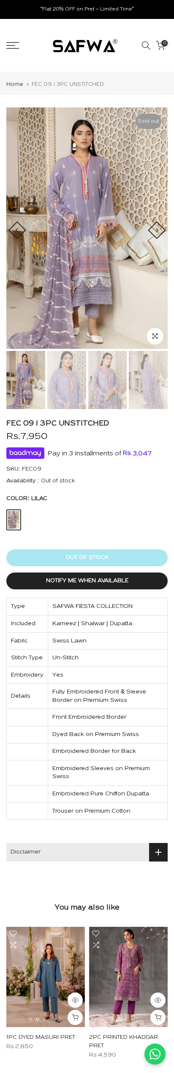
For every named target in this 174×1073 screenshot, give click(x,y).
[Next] (157, 230)
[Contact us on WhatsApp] (155, 1054)
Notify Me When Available (87, 581)
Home (14, 84)
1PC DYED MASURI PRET (40, 1037)
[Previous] (17, 230)
